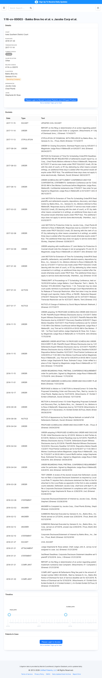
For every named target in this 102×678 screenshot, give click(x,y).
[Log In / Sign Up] (98, 7)
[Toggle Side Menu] (3, 7)
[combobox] (19, 8)
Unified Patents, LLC (48, 670)
